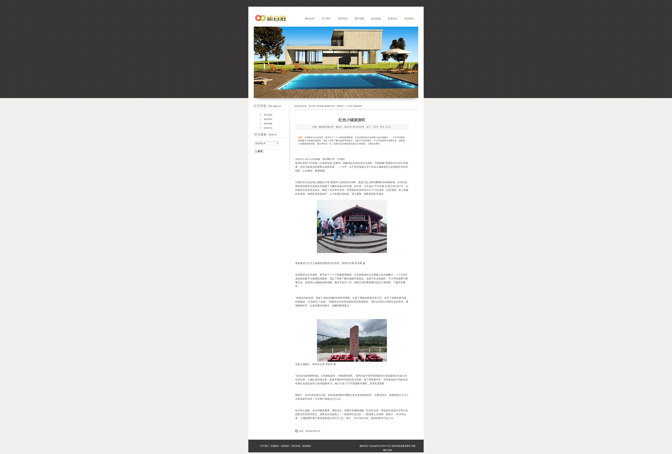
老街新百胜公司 (313, 431)
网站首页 (309, 18)
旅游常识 (268, 128)
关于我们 (326, 18)
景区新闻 (268, 115)
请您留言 (409, 18)
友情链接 (306, 446)
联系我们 (393, 18)
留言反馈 (296, 446)
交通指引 (275, 446)
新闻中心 (341, 106)
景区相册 (359, 18)
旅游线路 (376, 18)
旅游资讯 (268, 119)
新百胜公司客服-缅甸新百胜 (322, 106)
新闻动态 (343, 18)
